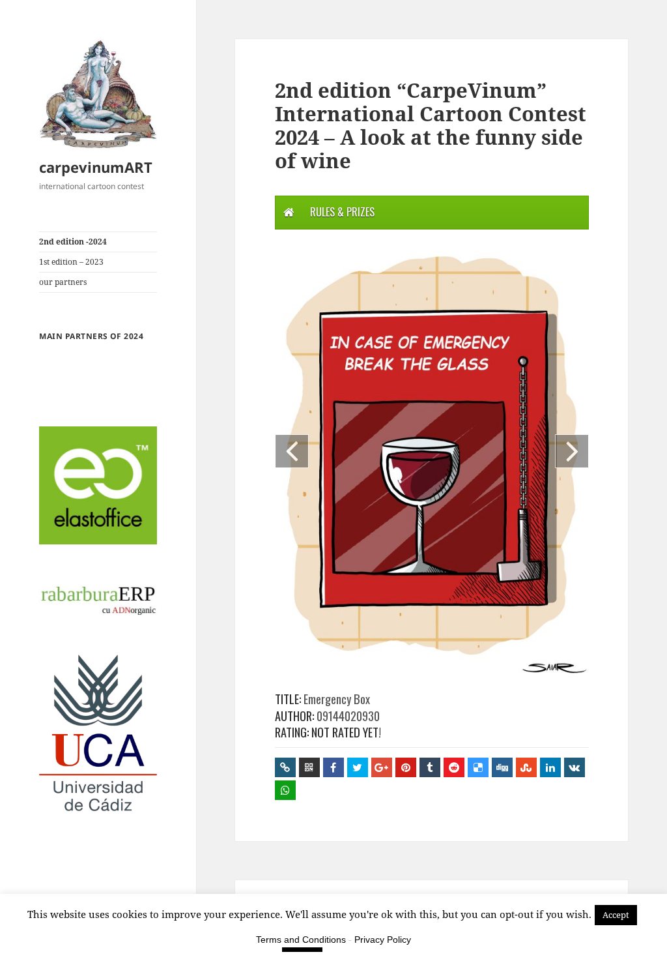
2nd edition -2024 (73, 241)
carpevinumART (95, 167)
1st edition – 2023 (71, 261)
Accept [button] (616, 915)
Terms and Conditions (301, 939)
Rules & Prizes (342, 212)
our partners (63, 282)
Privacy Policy (382, 939)
